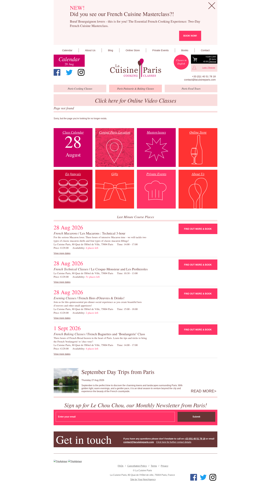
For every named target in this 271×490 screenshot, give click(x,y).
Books (184, 50)
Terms (154, 466)
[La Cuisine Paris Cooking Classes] (135, 69)
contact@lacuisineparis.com (200, 79)
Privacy (164, 466)
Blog (110, 50)
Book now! (190, 36)
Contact (205, 50)
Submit (196, 417)
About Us (90, 50)
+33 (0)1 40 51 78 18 (204, 76)
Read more (202, 391)
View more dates (62, 253)
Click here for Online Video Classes (135, 100)
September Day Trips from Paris (117, 371)
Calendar (67, 50)
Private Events (160, 50)
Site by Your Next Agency (143, 479)
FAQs (120, 466)
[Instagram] (81, 72)
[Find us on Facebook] (57, 72)
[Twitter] (69, 72)
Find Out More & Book (198, 229)
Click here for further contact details (173, 442)
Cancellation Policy (137, 466)
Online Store (133, 50)
